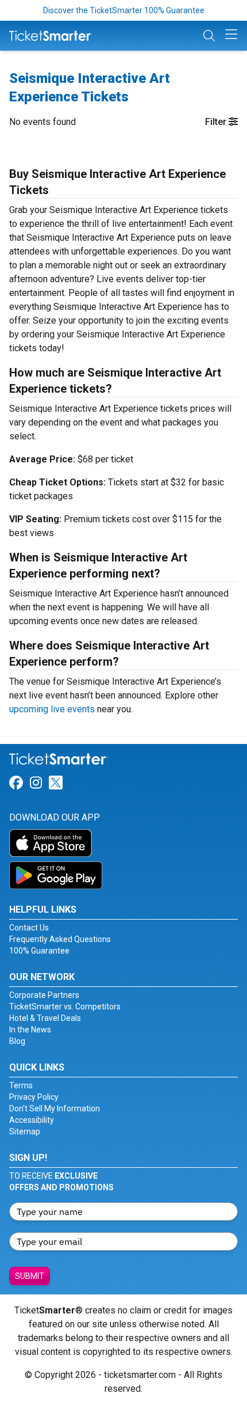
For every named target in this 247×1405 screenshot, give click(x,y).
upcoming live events (52, 709)
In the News (30, 1029)
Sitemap (24, 1131)
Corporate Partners (44, 995)
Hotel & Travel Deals (45, 1018)
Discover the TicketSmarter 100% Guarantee (123, 10)
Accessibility (31, 1120)
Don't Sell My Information (54, 1108)
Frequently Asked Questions (60, 939)
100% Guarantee (39, 950)
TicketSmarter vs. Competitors (65, 1006)
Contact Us (29, 927)
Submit (29, 1276)
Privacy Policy (34, 1097)
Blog (17, 1041)
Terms (21, 1085)
